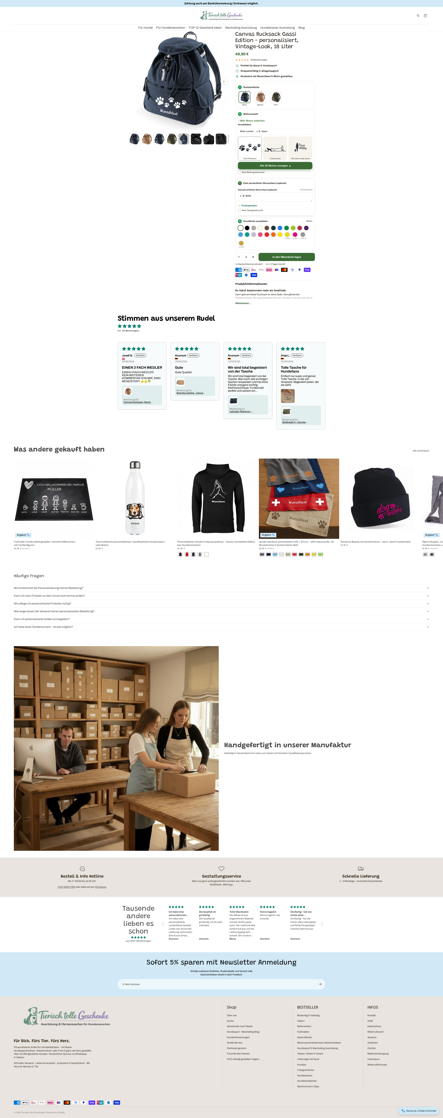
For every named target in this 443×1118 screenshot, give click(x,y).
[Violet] (253, 234)
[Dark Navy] (273, 228)
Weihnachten (304, 1026)
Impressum (373, 1059)
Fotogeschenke (305, 1070)
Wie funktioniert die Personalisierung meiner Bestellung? (48, 587)
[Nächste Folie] (425, 508)
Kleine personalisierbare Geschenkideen (319, 1042)
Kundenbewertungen (238, 1037)
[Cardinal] (299, 228)
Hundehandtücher (307, 1081)
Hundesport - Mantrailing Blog (243, 1032)
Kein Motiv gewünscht (253, 172)
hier (231, 884)
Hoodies (301, 1064)
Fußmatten (303, 1032)
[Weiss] (240, 228)
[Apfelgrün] (293, 228)
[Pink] (260, 234)
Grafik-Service (234, 1042)
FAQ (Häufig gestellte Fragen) (243, 1059)
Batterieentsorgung (377, 1053)
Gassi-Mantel (304, 1037)
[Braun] (266, 228)
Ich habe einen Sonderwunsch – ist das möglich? (43, 626)
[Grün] (286, 228)
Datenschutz (374, 1026)
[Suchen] (418, 15)
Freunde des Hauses (238, 1053)
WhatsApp (100, 887)
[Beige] (260, 228)
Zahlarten (372, 1042)
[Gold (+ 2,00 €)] (241, 243)
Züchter (371, 1048)
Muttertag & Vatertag (308, 1015)
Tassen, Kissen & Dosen (310, 1053)
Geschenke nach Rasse (240, 1026)
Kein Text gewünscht (252, 210)
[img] (138, 937)
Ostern (301, 1021)
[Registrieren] (320, 984)
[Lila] (306, 228)
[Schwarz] (247, 228)
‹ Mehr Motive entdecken (252, 121)
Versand (371, 1037)
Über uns (232, 1015)
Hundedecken (304, 1075)
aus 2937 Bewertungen (138, 941)
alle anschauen (421, 450)
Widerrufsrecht (375, 1032)
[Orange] (273, 234)
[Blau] (280, 228)
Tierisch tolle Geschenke (33, 1112)
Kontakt (371, 1015)
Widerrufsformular (377, 1064)
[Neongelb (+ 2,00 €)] (287, 234)
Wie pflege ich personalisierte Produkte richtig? (42, 603)
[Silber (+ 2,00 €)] (302, 234)
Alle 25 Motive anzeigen (274, 165)
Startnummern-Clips (308, 1086)
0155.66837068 (66, 887)
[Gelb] (280, 234)
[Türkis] (247, 234)
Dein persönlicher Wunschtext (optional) (257, 190)
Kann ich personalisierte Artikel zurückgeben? (42, 619)
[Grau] (253, 228)
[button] (163, 924)
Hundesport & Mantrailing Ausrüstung (317, 1048)
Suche (230, 1021)
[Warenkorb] (425, 15)
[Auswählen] (89, 533)
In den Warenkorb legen (287, 256)
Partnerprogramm (236, 1048)
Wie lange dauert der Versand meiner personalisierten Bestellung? (54, 611)
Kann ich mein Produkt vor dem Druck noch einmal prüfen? (49, 595)
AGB (370, 1021)
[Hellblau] (240, 234)
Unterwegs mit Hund (308, 1059)
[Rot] (266, 234)
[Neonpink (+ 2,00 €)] (295, 234)
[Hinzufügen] (415, 533)
